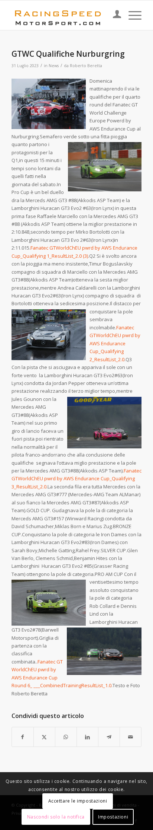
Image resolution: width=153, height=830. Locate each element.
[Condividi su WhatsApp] (65, 737)
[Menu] (131, 15)
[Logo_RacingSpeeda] (63, 15)
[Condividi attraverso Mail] (130, 737)
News (54, 65)
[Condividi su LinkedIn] (87, 737)
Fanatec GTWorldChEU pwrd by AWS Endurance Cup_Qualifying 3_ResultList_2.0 (76, 478)
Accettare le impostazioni (77, 801)
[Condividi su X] (44, 737)
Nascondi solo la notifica (56, 817)
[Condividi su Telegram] (109, 737)
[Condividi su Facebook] (22, 737)
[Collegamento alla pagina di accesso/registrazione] (113, 15)
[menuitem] (113, 15)
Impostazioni (113, 817)
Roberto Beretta (86, 65)
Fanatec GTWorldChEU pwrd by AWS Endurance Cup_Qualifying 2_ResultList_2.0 (114, 343)
